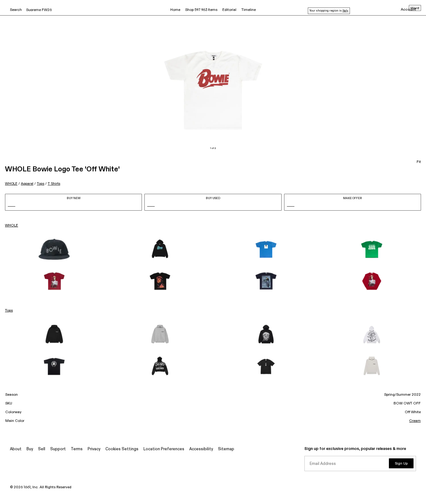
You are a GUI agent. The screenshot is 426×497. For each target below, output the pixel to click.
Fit (419, 162)
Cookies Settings (121, 449)
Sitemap (226, 449)
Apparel (27, 183)
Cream (415, 421)
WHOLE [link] (11, 225)
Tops (40, 183)
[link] (54, 249)
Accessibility (201, 449)
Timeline (248, 10)
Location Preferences (163, 449)
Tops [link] (9, 311)
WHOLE (11, 183)
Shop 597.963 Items (201, 10)
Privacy (94, 449)
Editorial (229, 10)
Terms (77, 449)
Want (414, 8)
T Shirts (54, 183)
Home (175, 10)
